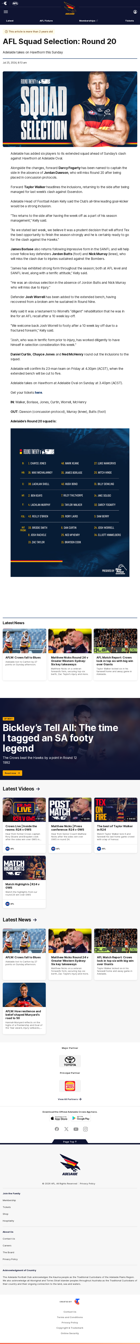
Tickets (129, 20)
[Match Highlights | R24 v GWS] (24, 882)
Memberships (87, 20)
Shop (5, 1214)
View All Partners (68, 1099)
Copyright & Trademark (69, 1328)
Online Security (70, 1333)
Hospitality (8, 1220)
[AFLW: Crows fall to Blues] (24, 654)
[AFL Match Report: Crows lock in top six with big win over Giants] (115, 654)
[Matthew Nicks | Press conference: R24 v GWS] (70, 825)
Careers (7, 1245)
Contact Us (9, 1238)
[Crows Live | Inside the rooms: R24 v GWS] (24, 825)
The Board (8, 1252)
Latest (9, 20)
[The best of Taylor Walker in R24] (115, 825)
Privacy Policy (87, 1183)
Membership (9, 1200)
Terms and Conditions (70, 1317)
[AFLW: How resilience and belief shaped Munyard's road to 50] (24, 1008)
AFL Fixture (46, 20)
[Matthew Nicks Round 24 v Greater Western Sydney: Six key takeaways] (70, 654)
